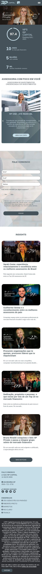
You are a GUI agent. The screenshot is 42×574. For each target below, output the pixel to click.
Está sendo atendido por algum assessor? (15, 189)
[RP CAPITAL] (11, 3)
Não (12, 194)
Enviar (20, 213)
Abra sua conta (21, 135)
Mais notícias (21, 460)
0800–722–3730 (7, 484)
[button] (17, 22)
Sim (5, 194)
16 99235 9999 (7, 477)
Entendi (7, 570)
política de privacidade (29, 566)
